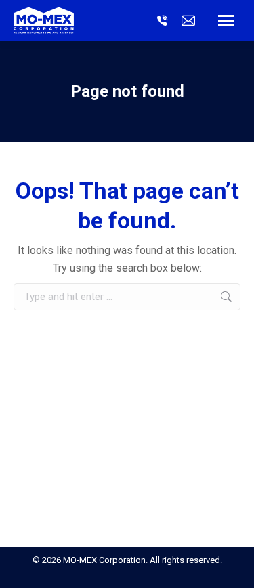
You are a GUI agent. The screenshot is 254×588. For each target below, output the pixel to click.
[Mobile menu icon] (226, 20)
